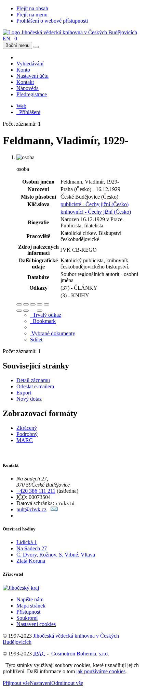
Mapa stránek (30, 606)
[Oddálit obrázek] (26, 304)
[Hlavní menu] (36, 47)
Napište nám (29, 599)
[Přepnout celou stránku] (39, 304)
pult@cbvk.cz (31, 509)
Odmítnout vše (67, 683)
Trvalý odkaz (45, 315)
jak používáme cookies (100, 671)
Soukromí (27, 618)
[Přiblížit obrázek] (19, 304)
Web (21, 106)
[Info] (46, 304)
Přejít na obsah (32, 8)
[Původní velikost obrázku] (33, 304)
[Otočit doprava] (26, 311)
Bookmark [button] (43, 321)
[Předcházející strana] (33, 311)
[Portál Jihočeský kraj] (29, 588)
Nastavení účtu (32, 76)
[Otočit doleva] (19, 311)
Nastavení (40, 683)
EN (6, 38)
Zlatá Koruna (30, 561)
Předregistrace (31, 94)
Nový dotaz (29, 399)
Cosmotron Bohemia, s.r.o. (80, 653)
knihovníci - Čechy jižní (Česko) (96, 212)
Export (23, 393)
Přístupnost (28, 612)
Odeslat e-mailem (35, 386)
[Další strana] (39, 311)
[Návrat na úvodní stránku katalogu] (70, 32)
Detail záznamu (33, 380)
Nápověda (27, 88)
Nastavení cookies (36, 624)
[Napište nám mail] (54, 509)
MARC (24, 440)
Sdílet (36, 339)
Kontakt (25, 82)
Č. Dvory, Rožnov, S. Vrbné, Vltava (55, 555)
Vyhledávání (29, 63)
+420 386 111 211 (35, 491)
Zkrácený (26, 428)
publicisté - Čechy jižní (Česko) (95, 204)
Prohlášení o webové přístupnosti (52, 21)
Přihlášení (28, 112)
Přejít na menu (32, 14)
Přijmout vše (16, 683)
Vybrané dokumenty (52, 333)
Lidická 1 (26, 542)
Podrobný (27, 434)
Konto (23, 70)
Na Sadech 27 (31, 548)
